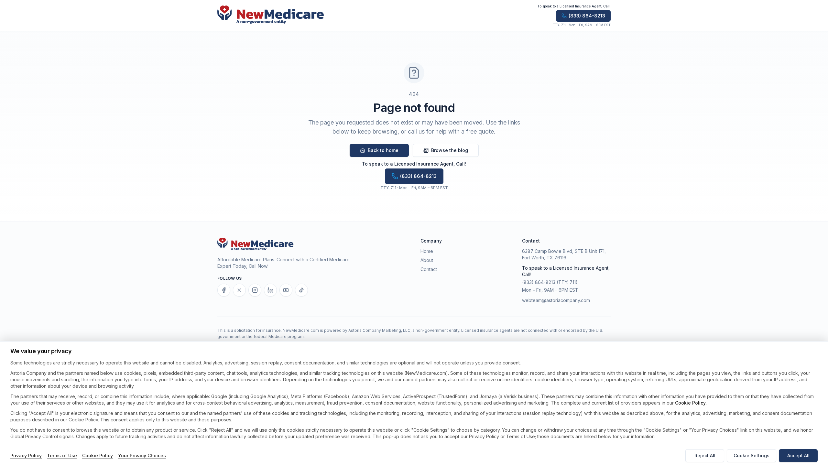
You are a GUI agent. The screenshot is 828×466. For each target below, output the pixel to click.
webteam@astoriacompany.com (556, 300)
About (426, 260)
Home (426, 251)
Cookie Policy (690, 403)
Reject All (704, 455)
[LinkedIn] (270, 290)
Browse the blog (449, 150)
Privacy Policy (26, 455)
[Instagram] (254, 290)
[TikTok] (301, 290)
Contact (428, 269)
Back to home (383, 150)
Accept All (798, 455)
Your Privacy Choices (142, 455)
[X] (239, 290)
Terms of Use (62, 455)
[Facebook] (223, 290)
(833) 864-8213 (538, 282)
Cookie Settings (751, 455)
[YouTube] (285, 290)
